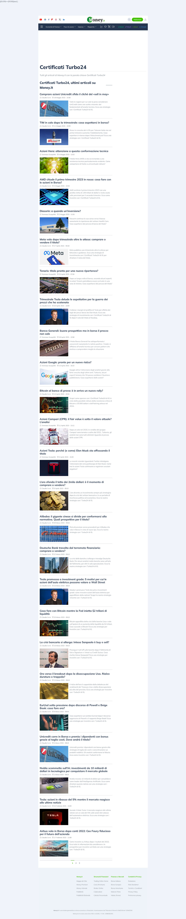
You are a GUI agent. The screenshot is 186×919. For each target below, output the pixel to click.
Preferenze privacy (134, 895)
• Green (135, 27)
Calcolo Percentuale (101, 895)
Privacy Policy (133, 892)
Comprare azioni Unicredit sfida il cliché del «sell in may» (74, 94)
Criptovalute (98, 892)
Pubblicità (80, 892)
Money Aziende (82, 888)
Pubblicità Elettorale (83, 895)
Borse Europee (116, 885)
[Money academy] (105, 26)
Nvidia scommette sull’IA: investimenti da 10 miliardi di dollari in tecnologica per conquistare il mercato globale (74, 770)
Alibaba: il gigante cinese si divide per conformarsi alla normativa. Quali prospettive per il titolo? (73, 518)
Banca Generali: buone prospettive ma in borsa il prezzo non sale (74, 332)
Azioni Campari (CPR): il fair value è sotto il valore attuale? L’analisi (76, 421)
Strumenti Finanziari (101, 877)
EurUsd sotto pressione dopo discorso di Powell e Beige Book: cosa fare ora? (73, 707)
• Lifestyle (142, 27)
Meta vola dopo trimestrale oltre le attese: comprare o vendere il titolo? (73, 241)
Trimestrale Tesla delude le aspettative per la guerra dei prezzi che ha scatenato (74, 301)
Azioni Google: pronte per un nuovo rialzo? (65, 362)
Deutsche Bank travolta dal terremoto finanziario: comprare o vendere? (70, 549)
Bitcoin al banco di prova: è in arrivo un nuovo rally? (71, 390)
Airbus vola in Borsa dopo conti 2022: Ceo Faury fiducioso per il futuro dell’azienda (75, 832)
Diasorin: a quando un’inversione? (60, 210)
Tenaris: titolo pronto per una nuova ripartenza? (69, 270)
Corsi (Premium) (99, 885)
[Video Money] (113, 26)
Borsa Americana (117, 888)
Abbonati (137, 19)
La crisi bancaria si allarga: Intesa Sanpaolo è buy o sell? (74, 642)
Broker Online (98, 888)
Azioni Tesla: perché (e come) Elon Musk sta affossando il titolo (75, 452)
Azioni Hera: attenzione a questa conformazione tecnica (74, 151)
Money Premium (82, 885)
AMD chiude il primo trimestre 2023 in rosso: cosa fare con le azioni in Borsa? (75, 181)
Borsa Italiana (116, 881)
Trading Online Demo (101, 881)
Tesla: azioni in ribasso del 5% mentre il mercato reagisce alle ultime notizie (75, 801)
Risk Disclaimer (133, 885)
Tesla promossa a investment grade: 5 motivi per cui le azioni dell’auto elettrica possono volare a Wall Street (73, 581)
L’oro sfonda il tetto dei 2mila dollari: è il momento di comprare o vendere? (72, 483)
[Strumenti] (109, 26)
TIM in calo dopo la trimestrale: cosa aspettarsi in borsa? (74, 122)
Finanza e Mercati (117, 877)
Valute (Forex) (116, 895)
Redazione (132, 881)
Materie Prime (116, 892)
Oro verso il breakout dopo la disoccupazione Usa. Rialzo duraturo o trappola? (75, 675)
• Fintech (128, 27)
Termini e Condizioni (135, 888)
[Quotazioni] (101, 26)
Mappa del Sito (82, 881)
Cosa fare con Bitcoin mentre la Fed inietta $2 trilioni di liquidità (73, 612)
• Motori (121, 27)
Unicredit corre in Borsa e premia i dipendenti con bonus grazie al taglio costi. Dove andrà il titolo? (74, 738)
